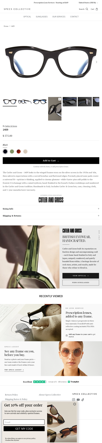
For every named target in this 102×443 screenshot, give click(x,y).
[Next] (96, 62)
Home (6, 26)
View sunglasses (80, 282)
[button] (74, 404)
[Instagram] (73, 399)
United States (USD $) (87, 2)
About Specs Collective (50, 394)
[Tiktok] (82, 399)
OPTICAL (27, 16)
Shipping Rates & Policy (16, 399)
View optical (79, 276)
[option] (51, 62)
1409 (12, 26)
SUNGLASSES (42, 16)
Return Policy (11, 394)
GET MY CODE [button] (24, 428)
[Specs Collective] (17, 9)
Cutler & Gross (11, 126)
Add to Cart (51, 160)
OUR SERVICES (58, 16)
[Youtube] (78, 399)
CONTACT (74, 16)
